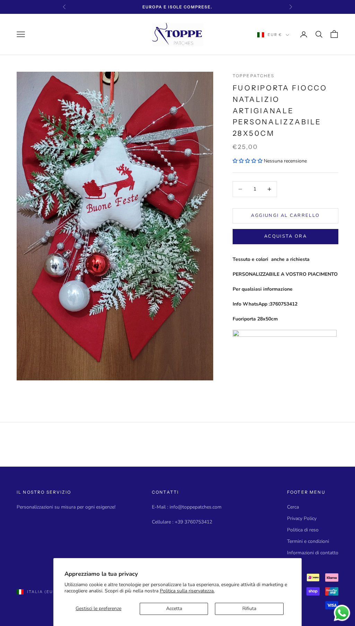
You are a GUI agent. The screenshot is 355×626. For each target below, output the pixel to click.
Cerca (293, 507)
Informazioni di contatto (312, 552)
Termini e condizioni (308, 541)
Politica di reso (303, 530)
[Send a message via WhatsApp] (342, 613)
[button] (247, 161)
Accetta (174, 608)
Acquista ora (285, 236)
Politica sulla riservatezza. (187, 591)
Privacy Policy (302, 518)
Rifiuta (249, 608)
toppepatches (253, 75)
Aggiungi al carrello (285, 215)
